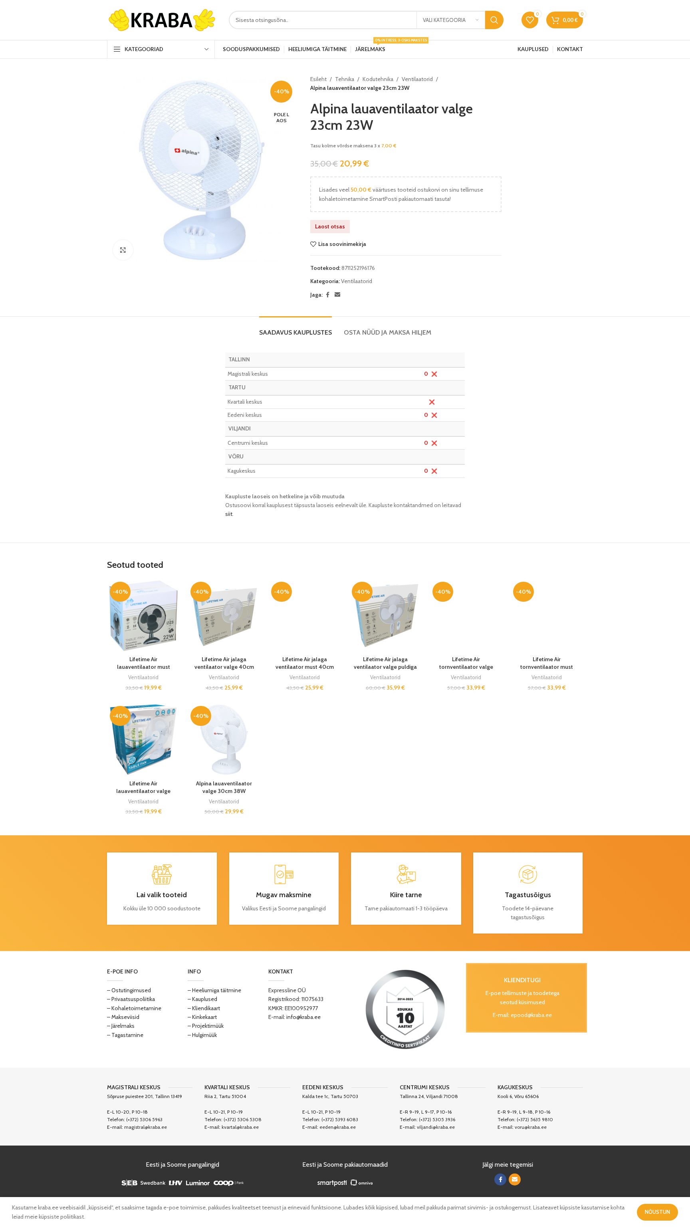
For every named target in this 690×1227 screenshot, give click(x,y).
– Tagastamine (125, 1035)
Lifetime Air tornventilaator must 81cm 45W (546, 667)
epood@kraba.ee (531, 1015)
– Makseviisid (123, 1017)
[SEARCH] (494, 20)
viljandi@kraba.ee (436, 1127)
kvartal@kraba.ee (240, 1127)
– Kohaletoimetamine (134, 1008)
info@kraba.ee (303, 1017)
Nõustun (657, 1212)
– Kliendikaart (204, 1008)
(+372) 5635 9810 (535, 1119)
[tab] (295, 328)
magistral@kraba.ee (145, 1127)
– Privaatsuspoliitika (131, 999)
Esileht (318, 79)
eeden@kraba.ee (337, 1127)
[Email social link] (337, 294)
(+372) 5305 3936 (437, 1119)
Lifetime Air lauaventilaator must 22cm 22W (143, 667)
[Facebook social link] (327, 294)
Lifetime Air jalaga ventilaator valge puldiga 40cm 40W (385, 667)
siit (228, 513)
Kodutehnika (378, 79)
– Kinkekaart (202, 1017)
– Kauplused (202, 999)
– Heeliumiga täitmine (214, 990)
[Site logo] (162, 19)
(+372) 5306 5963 (144, 1119)
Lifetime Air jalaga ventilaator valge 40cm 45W (224, 667)
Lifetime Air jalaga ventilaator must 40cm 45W (305, 667)
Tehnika (344, 79)
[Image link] (405, 1008)
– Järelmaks (121, 1025)
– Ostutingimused (129, 990)
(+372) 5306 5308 (243, 1119)
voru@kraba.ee (531, 1127)
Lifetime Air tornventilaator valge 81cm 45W (466, 667)
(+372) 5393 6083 (339, 1119)
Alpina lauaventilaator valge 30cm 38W (224, 787)
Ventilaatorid (417, 79)
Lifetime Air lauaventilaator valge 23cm (143, 791)
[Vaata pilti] (123, 250)
